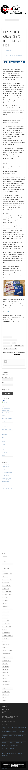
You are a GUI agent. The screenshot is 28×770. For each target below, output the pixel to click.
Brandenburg (6, 585)
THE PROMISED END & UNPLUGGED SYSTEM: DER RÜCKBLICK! (7, 474)
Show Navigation (22, 13)
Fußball (14, 343)
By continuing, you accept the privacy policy (7, 389)
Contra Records (7, 594)
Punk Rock (6, 666)
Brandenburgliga (8, 337)
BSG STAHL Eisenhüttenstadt (10, 340)
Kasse (3, 423)
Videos (3, 455)
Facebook (7, 23)
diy (4, 603)
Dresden (5, 606)
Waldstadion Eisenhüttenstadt (10, 348)
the (4, 697)
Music (3, 437)
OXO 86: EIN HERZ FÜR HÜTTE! (8, 748)
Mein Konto (4, 434)
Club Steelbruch (5, 413)
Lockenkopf (6, 632)
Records (5, 669)
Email (3, 382)
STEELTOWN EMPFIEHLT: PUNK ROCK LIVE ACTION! (13, 742)
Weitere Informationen (19, 764)
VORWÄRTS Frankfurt (19, 345)
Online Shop (6, 653)
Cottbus (5, 597)
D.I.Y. (5, 600)
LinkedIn (20, 23)
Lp (4, 641)
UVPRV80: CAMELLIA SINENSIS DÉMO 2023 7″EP (12, 758)
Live (4, 629)
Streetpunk (6, 691)
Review (5, 672)
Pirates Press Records (7, 656)
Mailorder (6, 644)
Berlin (5, 576)
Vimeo (14, 23)
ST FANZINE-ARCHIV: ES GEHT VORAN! (10, 740)
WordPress (4, 768)
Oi (4, 650)
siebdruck (6, 675)
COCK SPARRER (7, 591)
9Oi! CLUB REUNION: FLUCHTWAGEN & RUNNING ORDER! (6, 479)
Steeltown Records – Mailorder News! (10, 745)
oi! (10, 650)
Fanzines (6, 615)
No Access (4, 449)
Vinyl (5, 700)
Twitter (11, 23)
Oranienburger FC (8, 345)
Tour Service (4, 452)
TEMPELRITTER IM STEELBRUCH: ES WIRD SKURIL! (12, 751)
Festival (5, 618)
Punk (5, 663)
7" (4, 571)
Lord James (6, 638)
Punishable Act (7, 660)
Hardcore (6, 620)
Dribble (17, 23)
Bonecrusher (6, 582)
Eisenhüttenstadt (7, 609)
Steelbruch (6, 681)
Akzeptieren (14, 766)
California (6, 588)
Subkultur (6, 694)
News (11, 57)
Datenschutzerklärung (7, 418)
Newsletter (4, 444)
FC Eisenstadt (7, 343)
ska (5, 678)
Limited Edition (7, 626)
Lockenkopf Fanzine (6, 429)
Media (3, 432)
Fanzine (5, 612)
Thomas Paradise (9, 50)
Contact (3, 415)
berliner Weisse (7, 579)
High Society (6, 623)
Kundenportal (5, 426)
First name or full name (7, 377)
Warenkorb (4, 458)
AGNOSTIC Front (7, 573)
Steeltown (6, 684)
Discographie (5, 421)
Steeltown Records (7, 687)
